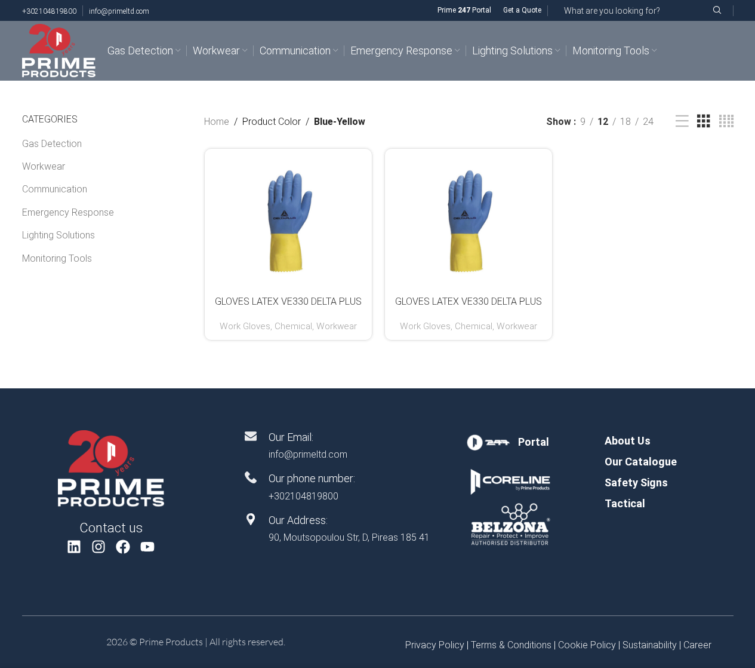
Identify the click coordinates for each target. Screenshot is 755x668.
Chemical (293, 326)
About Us (628, 440)
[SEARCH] (717, 10)
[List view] (682, 121)
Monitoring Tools (57, 258)
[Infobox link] (510, 442)
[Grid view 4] (726, 121)
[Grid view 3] (703, 121)
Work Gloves (245, 326)
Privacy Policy (434, 645)
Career (697, 645)
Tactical (625, 503)
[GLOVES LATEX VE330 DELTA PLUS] (288, 220)
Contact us (111, 527)
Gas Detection (52, 143)
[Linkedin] (74, 546)
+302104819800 (49, 11)
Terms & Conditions (511, 645)
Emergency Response (68, 212)
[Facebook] (123, 546)
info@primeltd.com (119, 11)
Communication (54, 189)
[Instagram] (98, 546)
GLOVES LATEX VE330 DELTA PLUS (288, 301)
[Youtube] (147, 546)
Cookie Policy (587, 645)
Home (216, 121)
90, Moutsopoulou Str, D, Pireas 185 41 (349, 537)
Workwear (43, 166)
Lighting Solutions (58, 235)
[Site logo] (59, 50)
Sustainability (650, 645)
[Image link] (111, 468)
